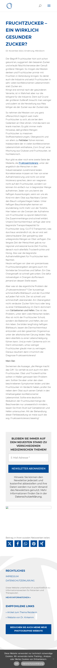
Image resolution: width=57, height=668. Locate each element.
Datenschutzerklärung (28, 496)
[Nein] (53, 658)
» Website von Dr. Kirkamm (20, 617)
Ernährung (29, 51)
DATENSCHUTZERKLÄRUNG (20, 580)
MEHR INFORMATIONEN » (18, 597)
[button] (9, 543)
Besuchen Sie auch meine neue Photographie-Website (28, 629)
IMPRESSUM (12, 576)
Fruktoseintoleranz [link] (28, 163)
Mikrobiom (40, 51)
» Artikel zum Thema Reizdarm (21, 612)
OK (16, 663)
